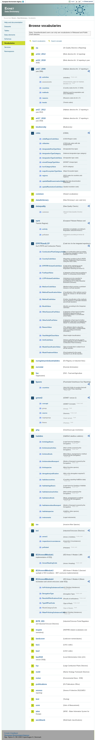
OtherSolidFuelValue (49, 320)
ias (37, 524)
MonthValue (46, 306)
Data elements (9, 35)
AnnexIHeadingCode (49, 563)
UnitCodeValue (47, 340)
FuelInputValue (47, 273)
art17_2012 (41, 110)
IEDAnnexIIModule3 (44, 571)
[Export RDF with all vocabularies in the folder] (89, 71)
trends (44, 102)
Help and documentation (13, 22)
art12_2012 (41, 54)
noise (38, 678)
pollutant (45, 547)
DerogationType (48, 593)
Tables (6, 30)
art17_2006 (41, 69)
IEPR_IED (40, 621)
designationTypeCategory (51, 153)
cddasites (45, 143)
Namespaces (9, 51)
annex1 (44, 536)
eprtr (38, 221)
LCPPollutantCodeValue (51, 278)
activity (44, 229)
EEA (13, 1)
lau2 (38, 651)
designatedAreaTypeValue (51, 149)
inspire (39, 630)
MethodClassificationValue (51, 292)
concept (45, 403)
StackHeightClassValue (50, 335)
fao (37, 373)
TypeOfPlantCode (48, 603)
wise (38, 711)
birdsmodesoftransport (50, 461)
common (40, 194)
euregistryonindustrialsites (48, 361)
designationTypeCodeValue (52, 158)
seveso (39, 690)
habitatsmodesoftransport (51, 505)
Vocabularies (9, 43)
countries (45, 88)
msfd (38, 672)
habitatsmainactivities (50, 492)
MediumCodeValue (49, 287)
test (37, 699)
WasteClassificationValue (51, 347)
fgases (39, 382)
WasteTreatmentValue (50, 352)
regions (45, 175)
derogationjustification (50, 473)
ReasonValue (47, 327)
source (44, 413)
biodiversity (41, 127)
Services (7, 47)
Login (72, 1)
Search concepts (56, 41)
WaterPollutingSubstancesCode (52, 612)
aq (37, 48)
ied (37, 531)
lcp (37, 666)
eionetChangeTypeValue (51, 162)
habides (39, 436)
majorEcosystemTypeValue (52, 171)
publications (41, 684)
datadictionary (42, 200)
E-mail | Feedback (11, 733)
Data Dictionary (22, 18)
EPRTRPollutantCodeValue (52, 266)
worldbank (40, 720)
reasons (45, 98)
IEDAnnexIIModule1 (44, 555)
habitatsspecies (48, 511)
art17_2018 (41, 118)
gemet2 (39, 398)
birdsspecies (47, 467)
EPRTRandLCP (43, 243)
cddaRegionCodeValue (50, 139)
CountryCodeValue (49, 259)
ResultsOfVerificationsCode (52, 598)
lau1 (38, 645)
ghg (37, 430)
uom (38, 705)
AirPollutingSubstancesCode (52, 587)
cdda (38, 133)
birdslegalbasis (47, 442)
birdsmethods (47, 454)
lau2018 (39, 657)
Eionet (14, 18)
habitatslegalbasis (48, 486)
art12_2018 (41, 60)
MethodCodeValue (48, 299)
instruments (46, 517)
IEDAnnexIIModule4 (44, 579)
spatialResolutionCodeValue (52, 187)
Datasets (7, 26)
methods (45, 92)
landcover (40, 639)
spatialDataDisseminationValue (52, 181)
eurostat (39, 367)
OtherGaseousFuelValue (51, 312)
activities (45, 77)
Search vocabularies (38, 41)
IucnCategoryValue (49, 167)
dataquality (41, 206)
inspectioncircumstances (51, 541)
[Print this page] (77, 1)
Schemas (7, 39)
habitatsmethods (48, 498)
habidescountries (48, 480)
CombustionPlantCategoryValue (52, 252)
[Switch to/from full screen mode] (80, 1)
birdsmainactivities (49, 448)
